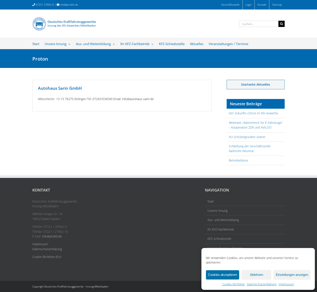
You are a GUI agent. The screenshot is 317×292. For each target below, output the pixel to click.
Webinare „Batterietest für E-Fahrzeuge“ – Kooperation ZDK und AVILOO (255, 125)
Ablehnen (256, 274)
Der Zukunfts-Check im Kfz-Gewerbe (253, 113)
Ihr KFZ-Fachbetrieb (220, 229)
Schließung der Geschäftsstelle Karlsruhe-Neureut (250, 148)
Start (210, 201)
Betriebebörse (238, 160)
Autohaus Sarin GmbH (60, 88)
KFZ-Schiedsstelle (219, 239)
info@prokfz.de (69, 4)
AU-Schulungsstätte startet (247, 137)
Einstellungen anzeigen (292, 274)
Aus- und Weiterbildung (223, 220)
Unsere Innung (217, 211)
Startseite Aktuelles (255, 84)
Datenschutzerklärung (261, 284)
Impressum (286, 284)
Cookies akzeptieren (222, 274)
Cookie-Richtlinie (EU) (46, 257)
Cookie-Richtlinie (233, 284)
